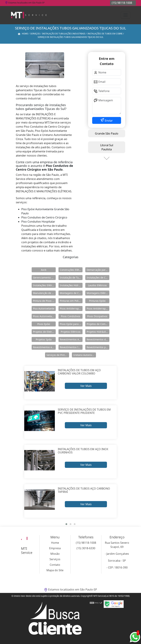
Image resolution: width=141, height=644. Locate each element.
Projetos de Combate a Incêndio (98, 324)
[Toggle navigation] (125, 15)
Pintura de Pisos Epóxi (44, 300)
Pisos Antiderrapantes (98, 308)
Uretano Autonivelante (84, 355)
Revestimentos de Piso (98, 339)
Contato (55, 565)
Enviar (108, 120)
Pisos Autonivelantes (44, 316)
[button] (66, 524)
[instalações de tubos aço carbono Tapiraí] (39, 499)
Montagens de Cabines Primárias (71, 293)
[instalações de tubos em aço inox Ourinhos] (39, 460)
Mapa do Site (54, 570)
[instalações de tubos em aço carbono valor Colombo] (39, 381)
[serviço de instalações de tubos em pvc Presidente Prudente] (39, 420)
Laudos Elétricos (97, 285)
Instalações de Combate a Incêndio (98, 277)
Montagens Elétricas (98, 293)
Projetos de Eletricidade (44, 331)
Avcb (43, 269)
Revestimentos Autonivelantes (71, 339)
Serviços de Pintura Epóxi (57, 355)
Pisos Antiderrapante (71, 308)
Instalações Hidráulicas (71, 285)
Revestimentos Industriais (71, 347)
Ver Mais (86, 386)
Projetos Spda (44, 339)
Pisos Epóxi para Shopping (71, 324)
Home (55, 543)
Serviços (55, 559)
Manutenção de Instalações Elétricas (44, 293)
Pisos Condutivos (70, 316)
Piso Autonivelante (43, 308)
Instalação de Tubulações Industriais (71, 277)
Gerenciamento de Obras (44, 277)
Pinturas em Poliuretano (71, 300)
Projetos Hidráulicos (98, 331)
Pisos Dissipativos (97, 316)
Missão (55, 554)
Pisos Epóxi (43, 324)
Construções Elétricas (71, 269)
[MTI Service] (29, 15)
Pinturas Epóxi (97, 300)
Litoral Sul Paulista (106, 147)
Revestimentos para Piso (98, 347)
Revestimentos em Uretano (44, 347)
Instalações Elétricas (44, 285)
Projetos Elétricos (70, 331)
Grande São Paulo (106, 133)
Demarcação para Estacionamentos (98, 269)
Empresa (55, 548)
